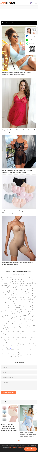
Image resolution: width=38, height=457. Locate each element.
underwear (24, 296)
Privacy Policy (12, 447)
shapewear (11, 348)
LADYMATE (4, 7)
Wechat (31, 40)
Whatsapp (31, 43)
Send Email (32, 36)
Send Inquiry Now (8, 392)
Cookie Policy (20, 447)
